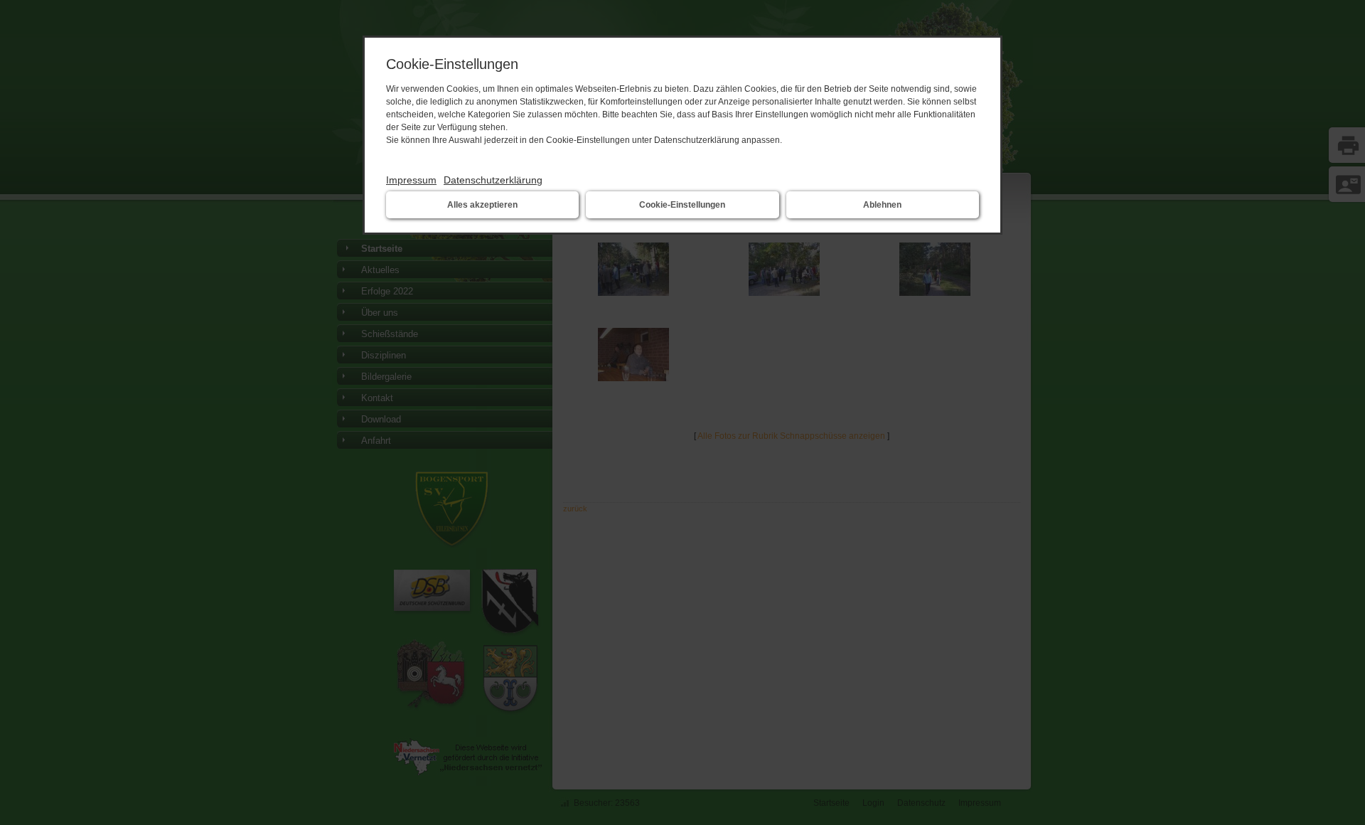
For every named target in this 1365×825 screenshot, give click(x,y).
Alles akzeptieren (482, 205)
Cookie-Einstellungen (682, 205)
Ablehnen (882, 205)
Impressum (411, 180)
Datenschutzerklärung (493, 180)
